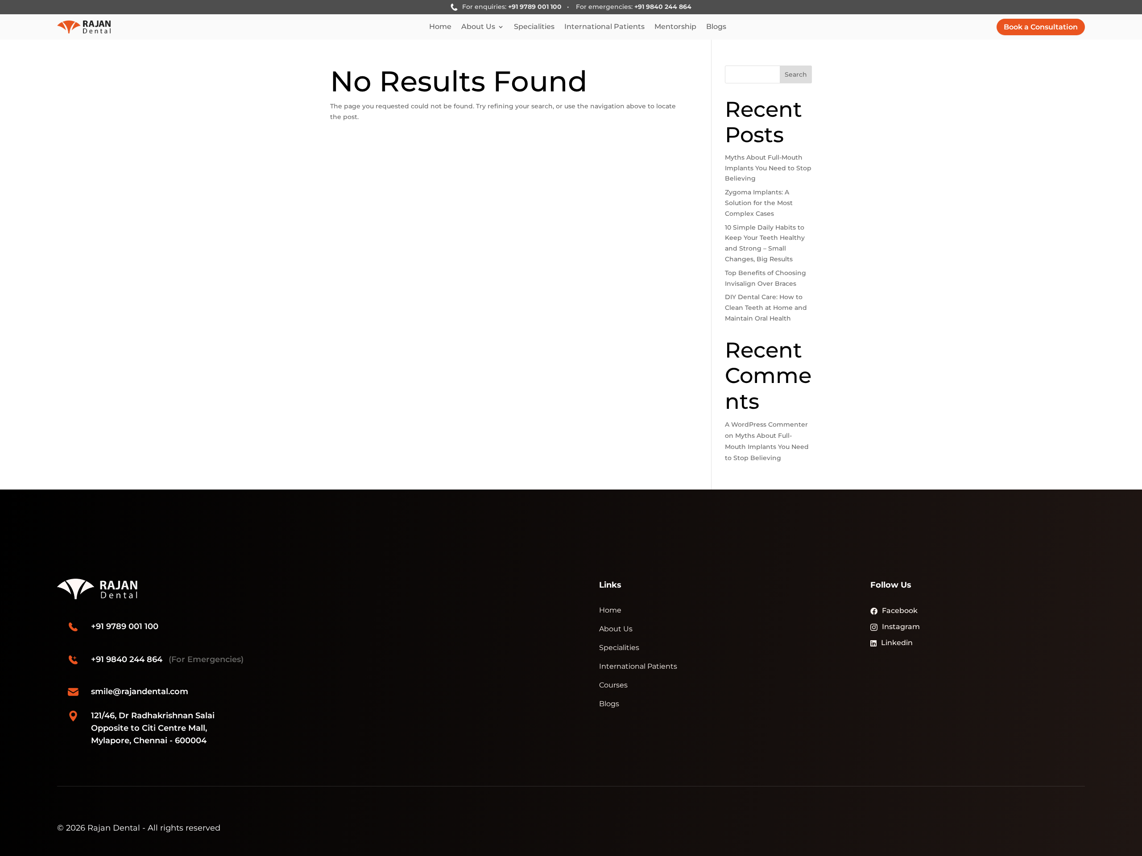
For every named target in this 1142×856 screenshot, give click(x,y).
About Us (478, 27)
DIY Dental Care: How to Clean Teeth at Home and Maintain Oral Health (766, 307)
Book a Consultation (1041, 27)
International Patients (604, 27)
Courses (613, 685)
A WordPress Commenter (766, 424)
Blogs (716, 27)
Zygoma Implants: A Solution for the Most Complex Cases (759, 203)
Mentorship (675, 27)
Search (796, 74)
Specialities (534, 27)
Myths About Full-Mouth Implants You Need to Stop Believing (768, 168)
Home (440, 27)
